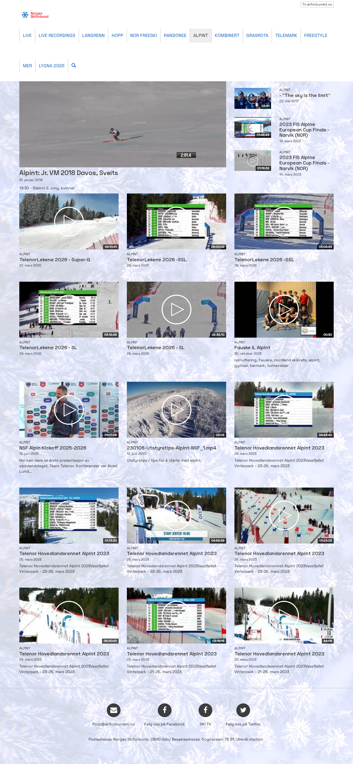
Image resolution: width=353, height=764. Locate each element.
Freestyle (315, 35)
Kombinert (227, 35)
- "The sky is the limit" (304, 95)
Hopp (117, 35)
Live (27, 35)
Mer (27, 66)
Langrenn (93, 35)
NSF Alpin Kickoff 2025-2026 (52, 448)
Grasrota (257, 35)
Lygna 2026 (52, 66)
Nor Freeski (143, 35)
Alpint (200, 35)
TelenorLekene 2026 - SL (48, 348)
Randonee (175, 35)
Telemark (286, 35)
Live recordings (57, 35)
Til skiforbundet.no (317, 4)
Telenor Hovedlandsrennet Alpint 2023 (279, 448)
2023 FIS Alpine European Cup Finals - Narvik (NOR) (304, 130)
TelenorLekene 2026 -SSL (157, 260)
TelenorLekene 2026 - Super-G (54, 260)
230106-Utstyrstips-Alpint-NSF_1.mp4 (171, 448)
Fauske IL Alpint (252, 348)
